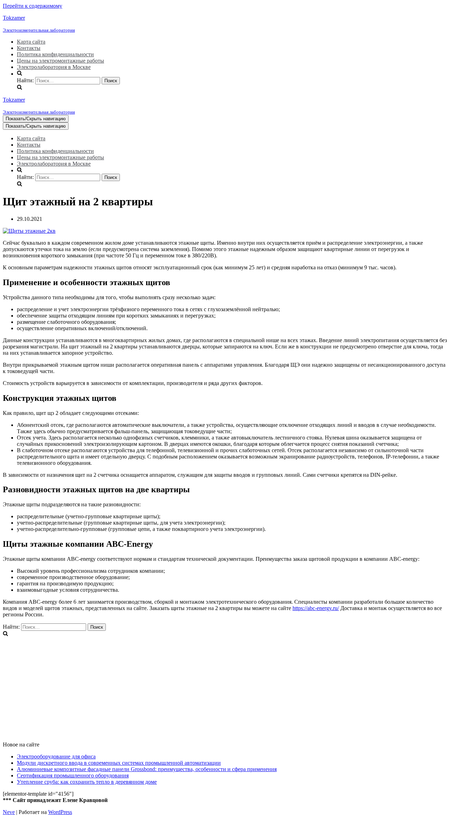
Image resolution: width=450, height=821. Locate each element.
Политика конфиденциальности (55, 54)
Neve (9, 812)
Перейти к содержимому (32, 6)
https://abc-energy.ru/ (315, 608)
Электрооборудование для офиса (56, 756)
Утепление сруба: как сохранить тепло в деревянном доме (87, 782)
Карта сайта (31, 42)
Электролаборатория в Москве (54, 67)
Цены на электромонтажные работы (60, 61)
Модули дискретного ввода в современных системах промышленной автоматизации (119, 763)
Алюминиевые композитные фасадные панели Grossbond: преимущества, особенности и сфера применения (147, 769)
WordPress (60, 812)
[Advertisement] (214, 686)
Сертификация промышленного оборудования (73, 775)
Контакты (28, 48)
